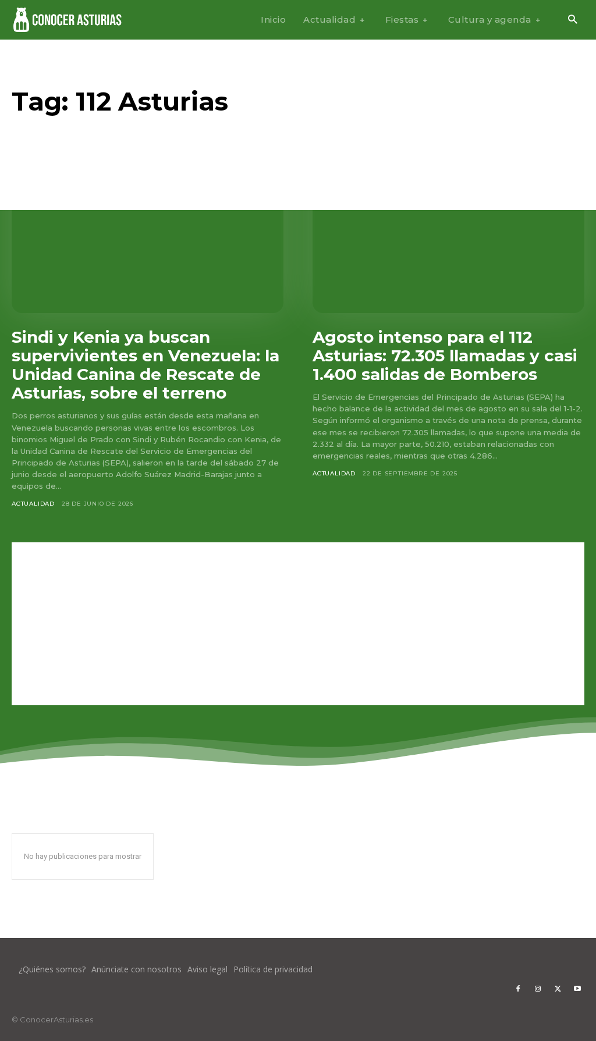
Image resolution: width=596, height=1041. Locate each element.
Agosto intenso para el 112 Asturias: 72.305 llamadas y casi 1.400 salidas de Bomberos (445, 355)
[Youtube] (577, 989)
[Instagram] (538, 989)
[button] (572, 20)
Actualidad (33, 503)
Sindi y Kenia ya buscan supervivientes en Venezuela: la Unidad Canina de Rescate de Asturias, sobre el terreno (145, 365)
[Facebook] (518, 989)
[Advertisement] (298, 623)
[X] (558, 989)
